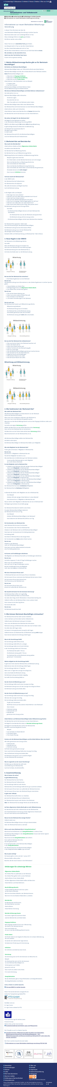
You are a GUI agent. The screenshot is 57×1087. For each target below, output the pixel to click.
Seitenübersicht (9, 1080)
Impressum (34, 1069)
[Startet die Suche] (14, 8)
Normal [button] (48, 10)
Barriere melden (10, 1076)
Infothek (25, 1)
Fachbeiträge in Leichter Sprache (32, 16)
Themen (31, 1)
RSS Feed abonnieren (11, 1074)
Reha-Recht (9, 16)
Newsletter (8, 1065)
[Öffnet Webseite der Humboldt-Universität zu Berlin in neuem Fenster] (19, 1054)
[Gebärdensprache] (6, 4)
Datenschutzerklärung (37, 1071)
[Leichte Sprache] (50, 1)
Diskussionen (18, 1)
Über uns (43, 1)
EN (48, 1)
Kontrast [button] (51, 10)
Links (6, 1071)
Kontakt (33, 1067)
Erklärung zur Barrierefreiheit (14, 1078)
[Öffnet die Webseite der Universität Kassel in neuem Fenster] (38, 1054)
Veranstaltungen (10, 1067)
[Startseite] (4, 1)
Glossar (7, 1069)
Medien (37, 1)
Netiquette (34, 1074)
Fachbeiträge (9, 1)
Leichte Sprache (17, 16)
